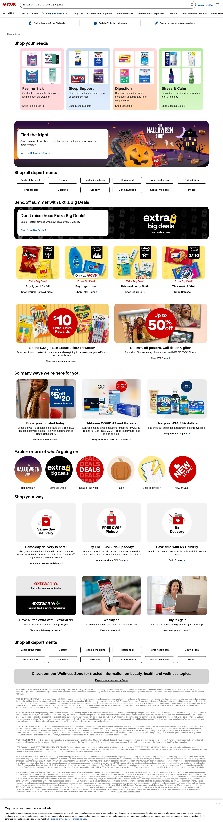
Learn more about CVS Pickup (110, 560)
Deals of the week (88, 488)
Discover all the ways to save (45, 630)
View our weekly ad (110, 630)
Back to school (151, 488)
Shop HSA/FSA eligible (175, 433)
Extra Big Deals (57, 488)
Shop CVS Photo (159, 358)
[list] (111, 79)
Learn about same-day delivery (45, 563)
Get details (199, 767)
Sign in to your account (175, 630)
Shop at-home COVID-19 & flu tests (110, 439)
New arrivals (181, 488)
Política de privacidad (58, 819)
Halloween (27, 488)
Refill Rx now (175, 560)
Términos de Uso (78, 819)
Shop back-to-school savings (61, 361)
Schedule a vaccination (44, 439)
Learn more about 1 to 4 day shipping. (171, 742)
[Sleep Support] (78, 59)
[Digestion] (124, 59)
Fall (120, 488)
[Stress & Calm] (171, 59)
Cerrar (217, 803)
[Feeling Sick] (31, 59)
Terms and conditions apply (128, 791)
